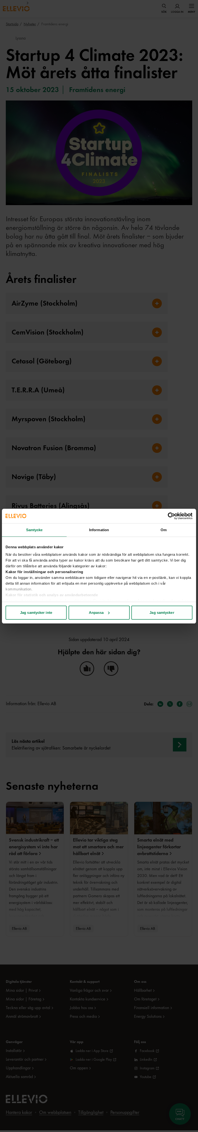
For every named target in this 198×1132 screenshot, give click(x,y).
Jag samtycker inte (36, 612)
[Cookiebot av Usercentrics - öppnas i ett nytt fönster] (171, 516)
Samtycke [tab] (34, 530)
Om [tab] (164, 530)
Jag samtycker (161, 612)
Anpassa (96, 612)
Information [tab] (99, 530)
